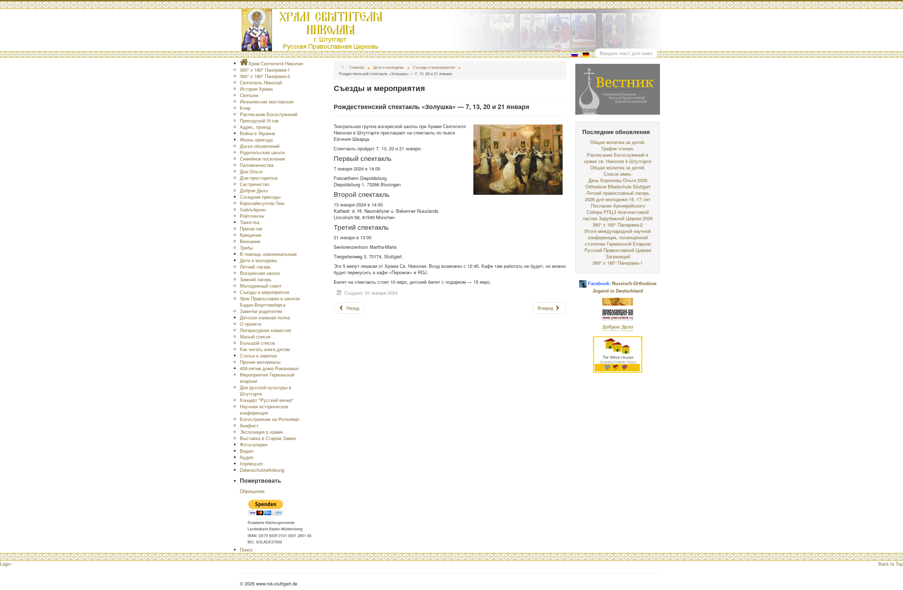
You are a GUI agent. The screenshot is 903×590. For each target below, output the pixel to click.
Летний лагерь (255, 266)
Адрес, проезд (255, 127)
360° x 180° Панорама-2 (265, 76)
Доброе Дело (254, 190)
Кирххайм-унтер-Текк (262, 203)
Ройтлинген (252, 215)
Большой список (257, 342)
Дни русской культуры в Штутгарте (265, 390)
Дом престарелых (259, 177)
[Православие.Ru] (617, 314)
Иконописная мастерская (266, 101)
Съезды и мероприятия (264, 292)
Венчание (250, 241)
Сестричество (254, 184)
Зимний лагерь (256, 279)
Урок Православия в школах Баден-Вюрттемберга (270, 301)
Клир (245, 107)
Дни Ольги (251, 171)
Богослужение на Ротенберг (270, 419)
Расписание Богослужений (268, 114)
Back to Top (890, 563)
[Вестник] (617, 88)
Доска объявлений (259, 146)
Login (5, 563)
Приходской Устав (259, 120)
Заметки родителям (261, 311)
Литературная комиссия (265, 330)
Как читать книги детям (265, 349)
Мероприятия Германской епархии (267, 377)
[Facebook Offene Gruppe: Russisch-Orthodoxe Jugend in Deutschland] (583, 281)
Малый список (255, 336)
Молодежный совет (260, 285)
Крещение (250, 234)
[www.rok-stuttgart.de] (452, 30)
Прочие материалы (260, 362)
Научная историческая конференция (264, 409)
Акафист (249, 425)
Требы (246, 247)
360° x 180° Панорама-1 (265, 69)
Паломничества (256, 165)
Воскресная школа (260, 273)
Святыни (249, 95)
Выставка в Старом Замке (268, 438)
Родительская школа (262, 152)
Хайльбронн (253, 209)
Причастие (251, 228)
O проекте (250, 323)
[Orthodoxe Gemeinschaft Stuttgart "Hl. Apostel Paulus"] (617, 300)
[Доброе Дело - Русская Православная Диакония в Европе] (617, 327)
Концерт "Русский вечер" (266, 400)
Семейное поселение (262, 158)
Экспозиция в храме (261, 431)
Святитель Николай (261, 82)
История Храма (256, 88)
